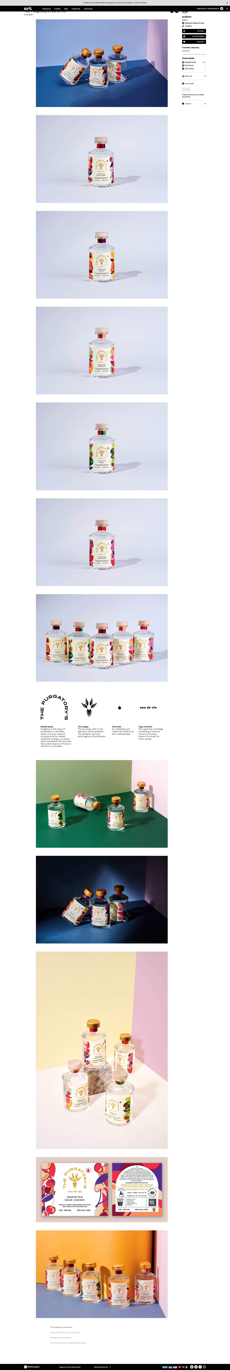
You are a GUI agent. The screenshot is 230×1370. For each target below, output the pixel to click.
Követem (200, 31)
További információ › (140, 3)
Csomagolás (28, 15)
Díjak (66, 9)
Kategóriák (46, 9)
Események (88, 9)
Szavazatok (189, 68)
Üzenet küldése (198, 36)
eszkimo (186, 16)
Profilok (57, 9)
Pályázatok (76, 9)
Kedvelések (189, 65)
